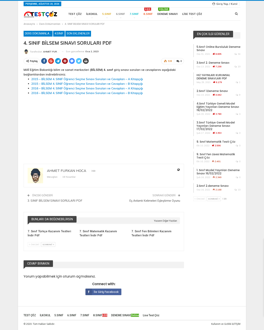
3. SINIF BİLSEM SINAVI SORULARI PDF (54, 200)
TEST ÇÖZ (75, 13)
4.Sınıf (59, 33)
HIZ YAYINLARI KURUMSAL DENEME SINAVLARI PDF (213, 76)
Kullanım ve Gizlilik (221, 324)
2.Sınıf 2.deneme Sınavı (213, 186)
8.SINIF (148, 11)
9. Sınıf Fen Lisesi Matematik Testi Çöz (216, 155)
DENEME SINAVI (167, 11)
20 (238, 66)
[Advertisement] (104, 126)
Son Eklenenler (78, 33)
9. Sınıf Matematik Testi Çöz (216, 142)
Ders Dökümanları (38, 33)
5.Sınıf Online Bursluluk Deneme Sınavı (218, 48)
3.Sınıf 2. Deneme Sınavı (213, 63)
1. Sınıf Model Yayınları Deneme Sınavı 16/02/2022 (218, 171)
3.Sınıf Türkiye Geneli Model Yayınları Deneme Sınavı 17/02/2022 (216, 126)
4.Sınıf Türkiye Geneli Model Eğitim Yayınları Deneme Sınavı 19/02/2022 (218, 107)
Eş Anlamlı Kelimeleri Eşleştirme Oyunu (154, 200)
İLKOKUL (92, 13)
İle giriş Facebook (106, 292)
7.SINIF (134, 13)
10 (238, 189)
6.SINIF (120, 13)
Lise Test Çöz (192, 13)
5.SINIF (106, 13)
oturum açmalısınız (79, 276)
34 (238, 54)
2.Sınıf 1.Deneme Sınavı (212, 91)
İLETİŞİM (236, 324)
